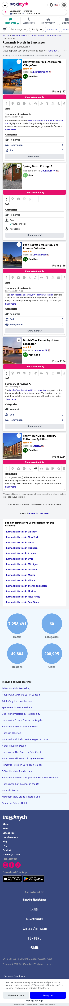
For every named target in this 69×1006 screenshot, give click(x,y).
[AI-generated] (21, 477)
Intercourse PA (40, 71)
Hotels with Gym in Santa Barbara (20, 726)
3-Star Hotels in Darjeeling (16, 688)
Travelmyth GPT (11, 854)
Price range (16, 29)
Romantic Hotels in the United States (26, 585)
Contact (7, 850)
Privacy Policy (32, 1004)
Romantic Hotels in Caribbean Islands (22, 764)
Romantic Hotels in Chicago (21, 531)
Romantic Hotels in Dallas (20, 542)
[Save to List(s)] (19, 61)
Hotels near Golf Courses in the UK (20, 783)
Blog (5, 841)
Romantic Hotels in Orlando (21, 569)
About (6, 824)
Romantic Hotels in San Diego (22, 602)
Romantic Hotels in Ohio (19, 558)
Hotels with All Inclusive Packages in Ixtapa (25, 739)
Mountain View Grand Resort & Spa (21, 796)
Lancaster (52, 29)
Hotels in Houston (11, 732)
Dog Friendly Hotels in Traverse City (21, 713)
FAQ (5, 845)
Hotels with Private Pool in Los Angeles (22, 720)
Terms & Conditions (14, 976)
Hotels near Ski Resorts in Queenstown (23, 758)
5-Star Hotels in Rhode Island (17, 771)
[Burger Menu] (5, 5)
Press (6, 828)
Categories (8, 832)
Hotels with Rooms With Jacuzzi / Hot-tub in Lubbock (30, 777)
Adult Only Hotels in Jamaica (17, 701)
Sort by (35, 29)
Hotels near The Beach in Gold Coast (21, 752)
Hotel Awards (10, 837)
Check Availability (34, 97)
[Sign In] (64, 5)
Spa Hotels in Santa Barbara (17, 707)
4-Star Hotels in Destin (14, 745)
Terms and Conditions (47, 1004)
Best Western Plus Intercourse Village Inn (42, 63)
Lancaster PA (39, 254)
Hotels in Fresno (10, 790)
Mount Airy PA (48, 170)
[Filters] (4, 29)
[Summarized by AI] (22, 117)
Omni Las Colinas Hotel (14, 803)
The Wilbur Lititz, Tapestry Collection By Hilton (39, 437)
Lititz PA (36, 445)
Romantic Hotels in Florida (21, 591)
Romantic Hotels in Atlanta (21, 553)
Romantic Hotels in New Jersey (23, 596)
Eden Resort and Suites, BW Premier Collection (40, 246)
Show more (33, 156)
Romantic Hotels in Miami (20, 574)
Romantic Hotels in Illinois (20, 580)
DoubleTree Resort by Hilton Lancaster (41, 342)
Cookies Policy (19, 1004)
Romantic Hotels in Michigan (22, 564)
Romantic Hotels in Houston (22, 547)
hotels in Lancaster (38, 513)
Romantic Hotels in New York (22, 537)
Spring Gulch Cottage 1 (37, 166)
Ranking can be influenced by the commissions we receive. (30, 55)
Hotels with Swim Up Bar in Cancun (21, 694)
